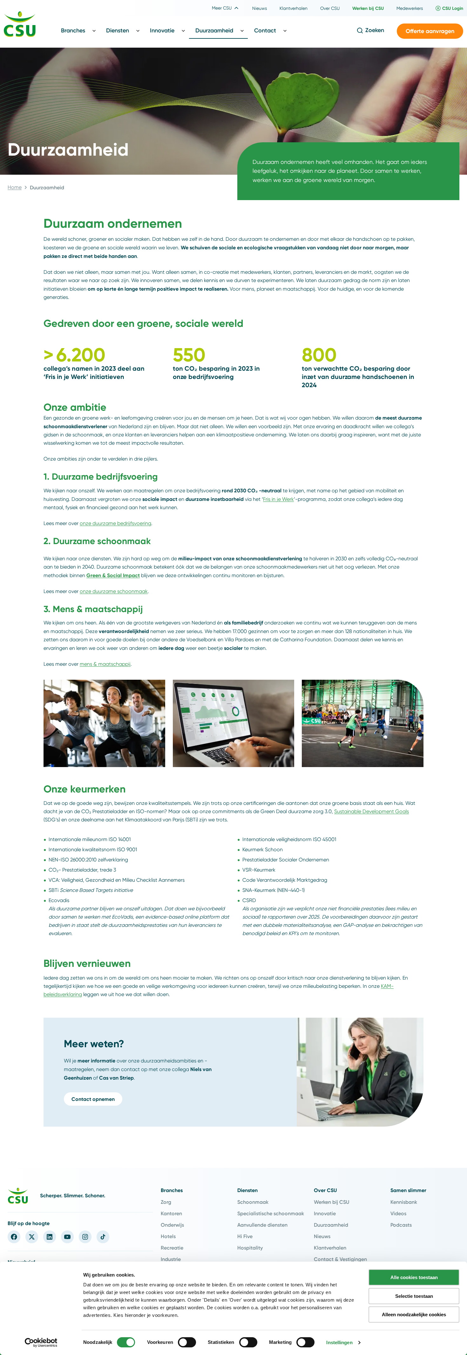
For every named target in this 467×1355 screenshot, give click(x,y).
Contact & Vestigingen (340, 1259)
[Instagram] (85, 1236)
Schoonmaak (252, 1202)
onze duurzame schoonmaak (114, 591)
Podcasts (401, 1225)
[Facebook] (14, 1236)
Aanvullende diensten (262, 1225)
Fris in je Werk (278, 499)
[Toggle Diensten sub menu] (138, 30)
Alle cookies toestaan (414, 1277)
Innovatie (325, 1213)
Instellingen (339, 1342)
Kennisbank (403, 1202)
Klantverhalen (330, 1247)
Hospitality (250, 1247)
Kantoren (171, 1213)
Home (15, 187)
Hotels (168, 1236)
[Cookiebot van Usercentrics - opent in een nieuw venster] (41, 1342)
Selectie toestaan (414, 1296)
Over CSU (325, 1190)
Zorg (166, 1202)
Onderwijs (172, 1225)
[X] (31, 1236)
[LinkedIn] (49, 1236)
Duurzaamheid (331, 1225)
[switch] (187, 1342)
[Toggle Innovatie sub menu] (183, 30)
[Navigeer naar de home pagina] (20, 25)
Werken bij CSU (331, 1202)
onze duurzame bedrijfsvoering (115, 523)
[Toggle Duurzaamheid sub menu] (242, 30)
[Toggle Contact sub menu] (285, 30)
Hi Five (245, 1236)
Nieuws (322, 1236)
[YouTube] (67, 1236)
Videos (398, 1213)
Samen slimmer (408, 1190)
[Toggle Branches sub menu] (94, 30)
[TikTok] (103, 1236)
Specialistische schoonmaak (270, 1213)
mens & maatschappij (105, 664)
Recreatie (172, 1247)
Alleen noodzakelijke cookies (414, 1314)
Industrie (171, 1259)
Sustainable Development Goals (371, 811)
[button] (430, 31)
